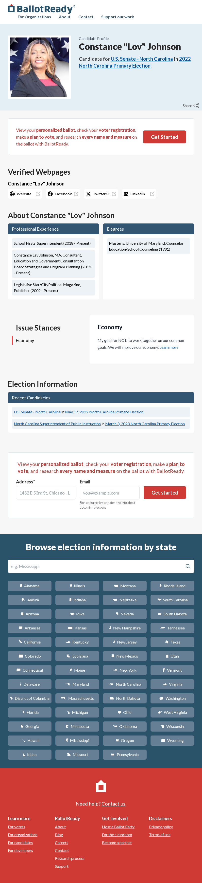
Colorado (29, 656)
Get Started (164, 137)
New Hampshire (125, 627)
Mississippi (77, 740)
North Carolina (125, 684)
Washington (172, 698)
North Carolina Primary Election (104, 411)
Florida (30, 712)
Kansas (77, 627)
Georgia (29, 726)
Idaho (30, 754)
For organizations (22, 834)
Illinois (77, 585)
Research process (69, 858)
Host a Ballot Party (118, 826)
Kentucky (77, 642)
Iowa (77, 613)
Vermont (172, 670)
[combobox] (46, 492)
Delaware (30, 684)
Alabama (29, 585)
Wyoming (172, 740)
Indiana (77, 599)
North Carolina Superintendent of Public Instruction (57, 423)
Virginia (172, 684)
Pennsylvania (125, 754)
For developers (20, 850)
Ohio (125, 712)
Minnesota (77, 726)
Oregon (125, 740)
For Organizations (34, 16)
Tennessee (172, 627)
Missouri (77, 754)
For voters (16, 826)
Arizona (30, 613)
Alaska (29, 599)
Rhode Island (172, 585)
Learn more (168, 347)
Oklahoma (125, 726)
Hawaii (29, 740)
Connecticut (29, 670)
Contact (85, 16)
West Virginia (172, 712)
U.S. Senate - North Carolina (142, 59)
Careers (61, 842)
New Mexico (124, 656)
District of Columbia (30, 698)
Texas (172, 642)
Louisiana (77, 656)
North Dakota (125, 698)
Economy (25, 340)
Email (85, 481)
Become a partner (117, 842)
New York (124, 670)
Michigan (77, 712)
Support (61, 866)
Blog (59, 834)
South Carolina (172, 599)
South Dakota (172, 613)
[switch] (191, 106)
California (30, 642)
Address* (25, 481)
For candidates (20, 842)
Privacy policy (161, 826)
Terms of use (159, 834)
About (64, 16)
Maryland (77, 684)
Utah (172, 656)
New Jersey (125, 642)
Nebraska (124, 599)
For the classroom (117, 834)
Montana (125, 585)
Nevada (125, 613)
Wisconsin (172, 726)
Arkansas (29, 627)
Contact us (113, 804)
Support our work (117, 16)
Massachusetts (77, 698)
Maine (77, 670)
